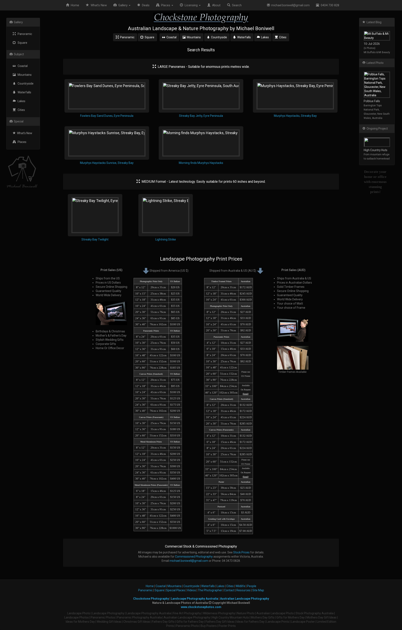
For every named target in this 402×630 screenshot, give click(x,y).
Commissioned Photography (194, 556)
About (215, 5)
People (251, 586)
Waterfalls (23, 92)
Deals (144, 5)
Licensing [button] (190, 5)
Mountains (24, 74)
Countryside (25, 83)
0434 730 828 (329, 5)
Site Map (258, 590)
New (99, 5)
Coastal (22, 66)
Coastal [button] (171, 37)
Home (74, 5)
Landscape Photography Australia (194, 598)
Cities (20, 110)
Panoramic (24, 34)
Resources (243, 590)
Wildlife (240, 586)
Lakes (20, 101)
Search (236, 5)
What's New (24, 133)
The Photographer (210, 590)
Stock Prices (241, 552)
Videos (191, 590)
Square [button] (148, 37)
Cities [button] (282, 37)
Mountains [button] (193, 37)
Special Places (175, 590)
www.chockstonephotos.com (201, 607)
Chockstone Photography (151, 598)
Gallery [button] (122, 5)
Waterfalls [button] (243, 37)
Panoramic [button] (126, 37)
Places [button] (165, 5)
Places (21, 142)
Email (245, 394)
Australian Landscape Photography (244, 598)
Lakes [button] (264, 37)
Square (21, 42)
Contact (229, 590)
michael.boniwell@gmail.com (290, 5)
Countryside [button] (218, 37)
